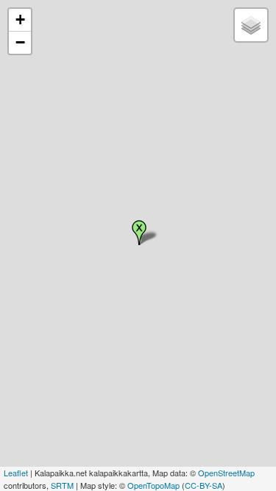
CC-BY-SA (203, 485)
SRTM (62, 485)
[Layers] (251, 25)
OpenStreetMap (226, 472)
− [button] (20, 42)
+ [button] (20, 19)
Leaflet (16, 472)
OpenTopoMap (153, 485)
